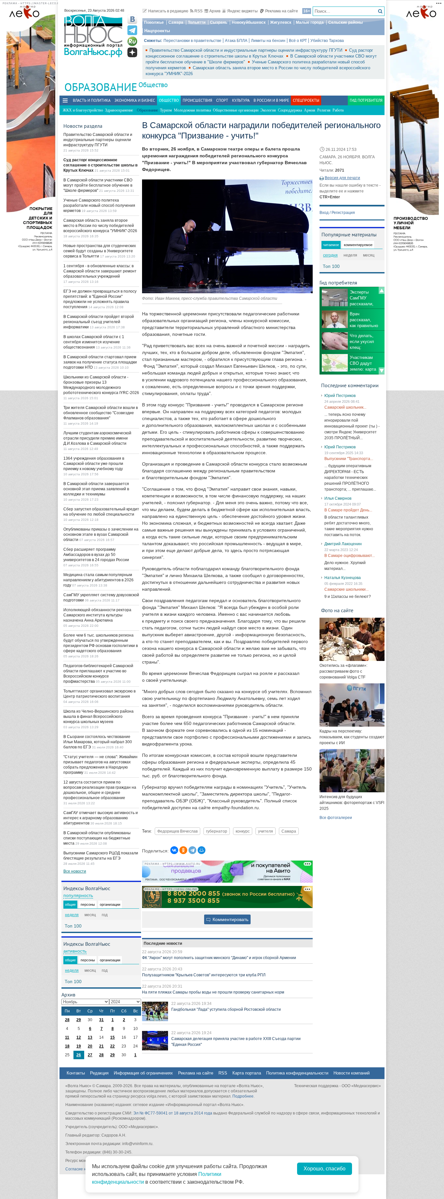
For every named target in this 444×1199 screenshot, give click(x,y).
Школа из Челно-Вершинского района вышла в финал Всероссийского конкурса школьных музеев (98, 716)
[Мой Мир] (201, 850)
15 (112, 1037)
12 (78, 1037)
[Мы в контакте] (132, 19)
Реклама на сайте (281, 11)
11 (67, 1037)
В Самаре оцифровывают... (349, 555)
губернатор (216, 831)
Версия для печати (342, 178)
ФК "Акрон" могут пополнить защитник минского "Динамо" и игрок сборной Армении (219, 957)
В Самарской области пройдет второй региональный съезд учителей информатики (98, 321)
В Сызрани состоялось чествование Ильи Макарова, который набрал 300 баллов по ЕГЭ (97, 741)
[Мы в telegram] (132, 30)
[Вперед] (382, 371)
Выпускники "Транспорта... (348, 458)
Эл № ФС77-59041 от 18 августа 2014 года (172, 1113)
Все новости (74, 871)
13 (90, 1037)
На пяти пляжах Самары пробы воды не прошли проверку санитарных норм (213, 992)
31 (101, 1020)
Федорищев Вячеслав (177, 831)
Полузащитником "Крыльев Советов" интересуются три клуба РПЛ (204, 975)
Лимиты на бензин (268, 40)
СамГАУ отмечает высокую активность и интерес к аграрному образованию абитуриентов (100, 817)
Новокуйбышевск (249, 22)
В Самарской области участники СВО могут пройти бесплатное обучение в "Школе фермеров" (97, 185)
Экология (268, 110)
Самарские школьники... (346, 589)
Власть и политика (92, 100)
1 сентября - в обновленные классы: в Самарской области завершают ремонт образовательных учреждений (100, 271)
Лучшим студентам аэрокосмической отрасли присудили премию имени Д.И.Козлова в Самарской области (97, 438)
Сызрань (218, 22)
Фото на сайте (337, 610)
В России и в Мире (271, 100)
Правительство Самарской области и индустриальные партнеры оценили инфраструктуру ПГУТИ (247, 50)
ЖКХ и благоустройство (83, 110)
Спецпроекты (306, 100)
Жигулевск (280, 22)
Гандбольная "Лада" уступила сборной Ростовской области (226, 1009)
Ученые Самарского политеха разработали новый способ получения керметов (99, 205)
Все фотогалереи (336, 817)
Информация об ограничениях (143, 1073)
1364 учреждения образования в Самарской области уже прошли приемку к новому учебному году (93, 463)
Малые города (310, 22)
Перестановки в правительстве (192, 40)
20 (90, 1046)
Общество (153, 84)
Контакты (76, 1073)
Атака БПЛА (236, 40)
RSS (198, 11)
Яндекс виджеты (242, 11)
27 (90, 1055)
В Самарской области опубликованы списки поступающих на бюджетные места (97, 838)
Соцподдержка (290, 110)
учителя (265, 831)
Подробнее (243, 1096)
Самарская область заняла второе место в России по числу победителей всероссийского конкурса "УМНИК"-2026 (100, 225)
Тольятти (196, 22)
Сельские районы (345, 22)
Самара (175, 22)
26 (78, 1055)
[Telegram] (192, 850)
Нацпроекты (157, 30)
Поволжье (154, 22)
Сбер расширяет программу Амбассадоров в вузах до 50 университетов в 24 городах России (96, 554)
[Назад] (382, 290)
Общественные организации (235, 110)
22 (112, 1046)
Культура (241, 100)
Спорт (222, 100)
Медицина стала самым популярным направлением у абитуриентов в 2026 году (98, 580)
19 (78, 1046)
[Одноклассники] (183, 850)
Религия (324, 110)
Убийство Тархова (327, 40)
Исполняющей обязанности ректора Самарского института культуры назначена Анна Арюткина (97, 615)
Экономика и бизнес (134, 100)
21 (101, 1046)
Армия (309, 110)
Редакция (99, 1073)
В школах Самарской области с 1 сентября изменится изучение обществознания (93, 342)
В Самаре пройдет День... (348, 510)
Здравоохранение (119, 110)
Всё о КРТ (298, 40)
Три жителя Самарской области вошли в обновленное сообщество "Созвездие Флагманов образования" (100, 412)
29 (78, 1020)
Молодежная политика (192, 110)
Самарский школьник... (345, 407)
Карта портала (246, 1073)
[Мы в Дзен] (132, 52)
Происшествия (197, 100)
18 (67, 1046)
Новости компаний (351, 1073)
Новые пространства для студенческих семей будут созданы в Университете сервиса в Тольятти (99, 251)
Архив (214, 11)
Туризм (166, 110)
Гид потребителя (366, 100)
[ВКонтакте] (174, 850)
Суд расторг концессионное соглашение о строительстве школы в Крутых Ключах (100, 165)
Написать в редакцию (168, 11)
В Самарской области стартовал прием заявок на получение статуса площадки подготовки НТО (100, 362)
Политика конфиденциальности (297, 1073)
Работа (338, 110)
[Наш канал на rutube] (132, 41)
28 (67, 1020)
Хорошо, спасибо (325, 1168)
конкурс (243, 831)
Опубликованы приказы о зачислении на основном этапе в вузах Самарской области (100, 534)
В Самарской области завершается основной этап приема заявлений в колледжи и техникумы (96, 488)
